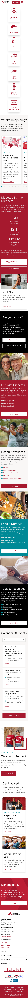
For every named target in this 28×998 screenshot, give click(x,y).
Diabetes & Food (8, 540)
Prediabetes (14, 32)
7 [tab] (18, 186)
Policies (12, 987)
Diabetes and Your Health (10, 473)
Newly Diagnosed (14, 47)
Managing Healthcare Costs (11, 615)
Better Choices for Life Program (12, 478)
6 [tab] (15, 186)
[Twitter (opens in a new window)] (18, 970)
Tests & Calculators (9, 612)
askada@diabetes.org (6, 942)
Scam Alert (21, 989)
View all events (14, 715)
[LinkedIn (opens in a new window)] (14, 970)
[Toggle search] (22, 2)
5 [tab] (12, 186)
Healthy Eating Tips (9, 537)
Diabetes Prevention (14, 18)
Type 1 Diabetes (14, 62)
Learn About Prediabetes (14, 346)
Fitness (5, 467)
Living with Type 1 (8, 403)
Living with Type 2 (8, 406)
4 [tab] (9, 186)
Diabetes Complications (14, 108)
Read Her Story (7, 306)
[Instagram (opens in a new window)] (10, 970)
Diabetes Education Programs (12, 604)
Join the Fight (8, 870)
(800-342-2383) (5, 947)
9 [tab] (23, 186)
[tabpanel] (11, 160)
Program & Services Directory (12, 609)
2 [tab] (4, 186)
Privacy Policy (20, 987)
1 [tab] (1, 186)
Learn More (7, 831)
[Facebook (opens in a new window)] (6, 970)
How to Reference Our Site (10, 989)
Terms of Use (20, 991)
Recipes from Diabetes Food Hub (13, 543)
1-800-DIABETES (5, 945)
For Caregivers (7, 607)
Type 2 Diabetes (14, 77)
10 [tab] (26, 186)
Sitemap (6, 987)
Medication (6, 475)
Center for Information (6, 936)
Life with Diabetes (14, 93)
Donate (17, 2)
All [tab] (4, 639)
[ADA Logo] (6, 2)
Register (7, 663)
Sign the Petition (8, 182)
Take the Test (14, 340)
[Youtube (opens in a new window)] (22, 970)
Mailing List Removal (9, 991)
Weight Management (9, 470)
